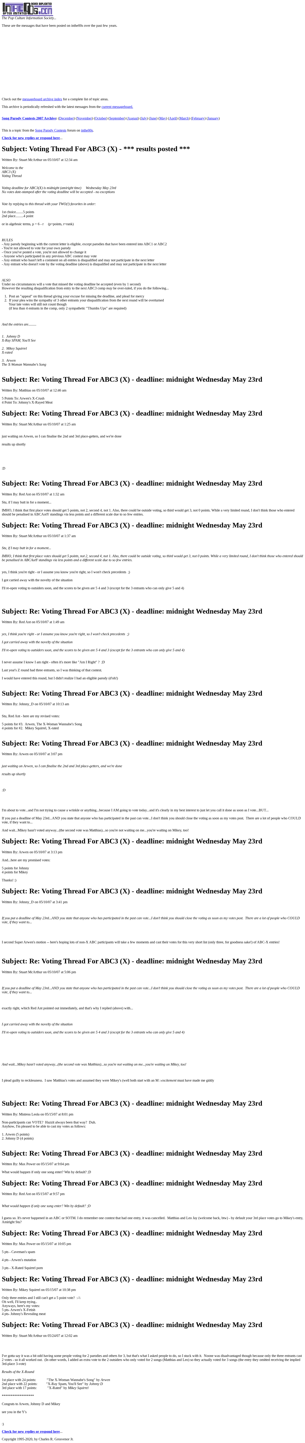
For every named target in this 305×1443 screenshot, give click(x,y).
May (162, 118)
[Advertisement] (152, 62)
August (132, 118)
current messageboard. (117, 107)
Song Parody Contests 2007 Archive (29, 118)
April (172, 118)
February (198, 118)
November (84, 118)
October (100, 118)
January (213, 118)
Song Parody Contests (50, 130)
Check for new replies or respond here (31, 138)
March (184, 118)
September (116, 118)
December (66, 118)
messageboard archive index (42, 99)
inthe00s (87, 130)
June (153, 118)
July (144, 118)
